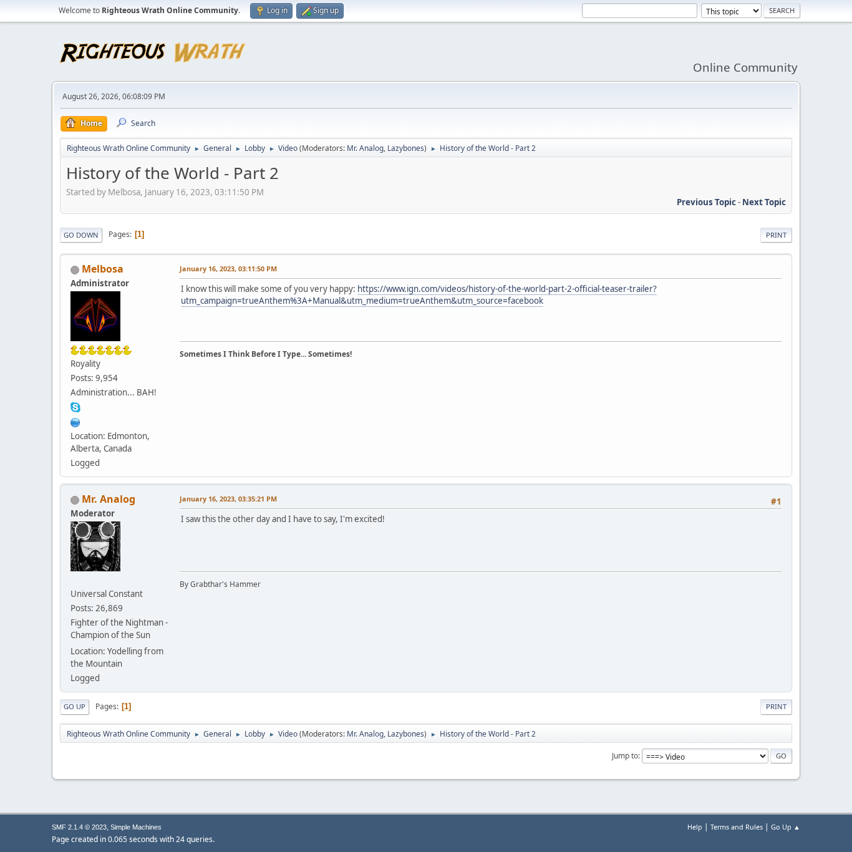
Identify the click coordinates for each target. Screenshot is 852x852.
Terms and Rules (736, 826)
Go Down (81, 235)
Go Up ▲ (785, 826)
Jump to (625, 755)
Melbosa (102, 269)
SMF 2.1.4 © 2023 (79, 827)
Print (776, 235)
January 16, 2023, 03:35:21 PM (228, 498)
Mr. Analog (365, 148)
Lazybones (405, 148)
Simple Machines (136, 827)
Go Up (74, 706)
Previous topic (706, 202)
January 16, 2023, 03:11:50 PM (228, 268)
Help (694, 826)
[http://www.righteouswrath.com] (75, 421)
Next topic (764, 202)
